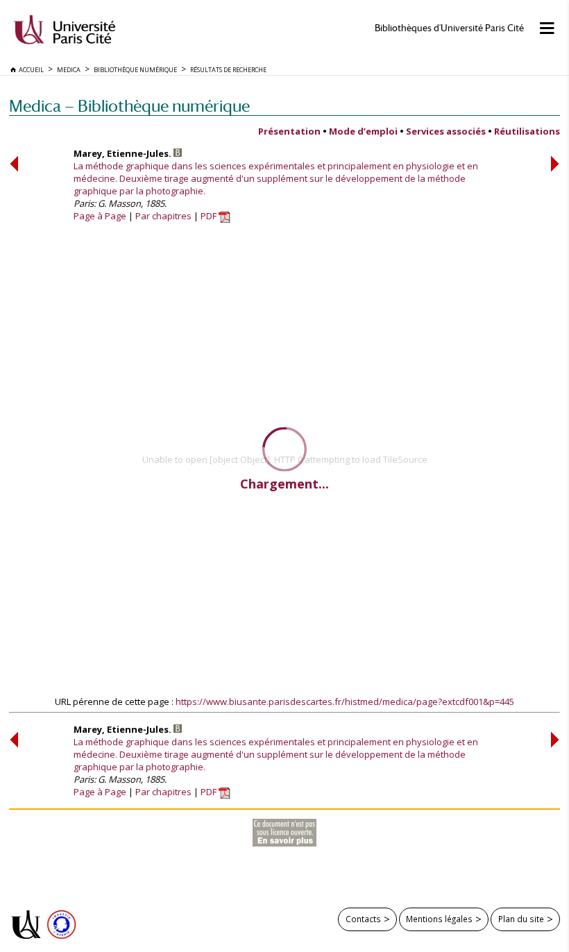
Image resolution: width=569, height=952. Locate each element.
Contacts (363, 918)
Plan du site (521, 918)
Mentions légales (439, 918)
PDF (210, 216)
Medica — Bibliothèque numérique (129, 105)
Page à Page (100, 216)
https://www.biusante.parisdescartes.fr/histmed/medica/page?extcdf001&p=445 (345, 701)
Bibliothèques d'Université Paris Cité (449, 28)
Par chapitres (163, 216)
